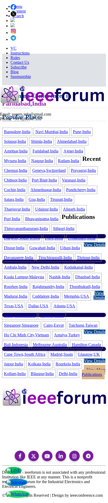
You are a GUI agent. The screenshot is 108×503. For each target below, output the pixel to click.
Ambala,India (15, 267)
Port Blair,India (44, 180)
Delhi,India (68, 373)
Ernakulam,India (81, 238)
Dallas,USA (38, 306)
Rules (15, 57)
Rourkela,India (68, 364)
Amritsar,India (16, 151)
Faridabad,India (45, 151)
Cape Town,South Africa (24, 354)
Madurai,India (15, 296)
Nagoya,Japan (52, 315)
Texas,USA (13, 306)
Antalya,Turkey (67, 335)
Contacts (16, 444)
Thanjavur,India (17, 209)
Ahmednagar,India (45, 190)
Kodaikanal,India (78, 267)
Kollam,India (15, 373)
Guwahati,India (42, 248)
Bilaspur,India (42, 373)
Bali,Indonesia (16, 344)
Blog (14, 72)
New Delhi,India (45, 267)
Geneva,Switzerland (49, 170)
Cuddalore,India (45, 296)
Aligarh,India (74, 209)
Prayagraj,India (83, 170)
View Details (94, 244)
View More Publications (93, 372)
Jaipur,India (13, 364)
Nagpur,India (42, 161)
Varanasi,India (73, 180)
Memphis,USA (76, 296)
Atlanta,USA (64, 306)
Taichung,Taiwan (83, 325)
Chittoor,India (15, 180)
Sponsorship (20, 76)
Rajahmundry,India (48, 286)
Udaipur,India (46, 209)
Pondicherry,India (80, 190)
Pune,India (82, 131)
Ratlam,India (68, 161)
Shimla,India (41, 141)
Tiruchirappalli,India (55, 257)
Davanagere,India (18, 257)
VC (13, 48)
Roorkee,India (16, 286)
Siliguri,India (63, 228)
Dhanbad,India (87, 277)
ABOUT (16, 430)
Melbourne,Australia (50, 344)
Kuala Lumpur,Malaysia (24, 277)
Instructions (20, 53)
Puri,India (12, 219)
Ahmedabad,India (72, 141)
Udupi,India (70, 248)
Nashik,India (59, 277)
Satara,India (14, 199)
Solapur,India (15, 141)
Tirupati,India (61, 199)
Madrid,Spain (61, 354)
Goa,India (37, 199)
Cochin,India (14, 190)
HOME (16, 423)
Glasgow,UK (89, 354)
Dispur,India (14, 248)
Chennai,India (15, 170)
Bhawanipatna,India (41, 219)
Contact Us (19, 62)
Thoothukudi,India (84, 286)
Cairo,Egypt (54, 325)
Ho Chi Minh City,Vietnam (26, 335)
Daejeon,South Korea (22, 238)
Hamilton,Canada (86, 344)
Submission (18, 437)
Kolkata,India (39, 364)
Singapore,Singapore (21, 325)
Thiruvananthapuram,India (26, 228)
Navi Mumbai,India (51, 131)
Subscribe (18, 67)
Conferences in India (26, 417)
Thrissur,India (88, 257)
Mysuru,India (15, 161)
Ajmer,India (73, 151)
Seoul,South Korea (19, 315)
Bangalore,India (17, 131)
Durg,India (54, 238)
